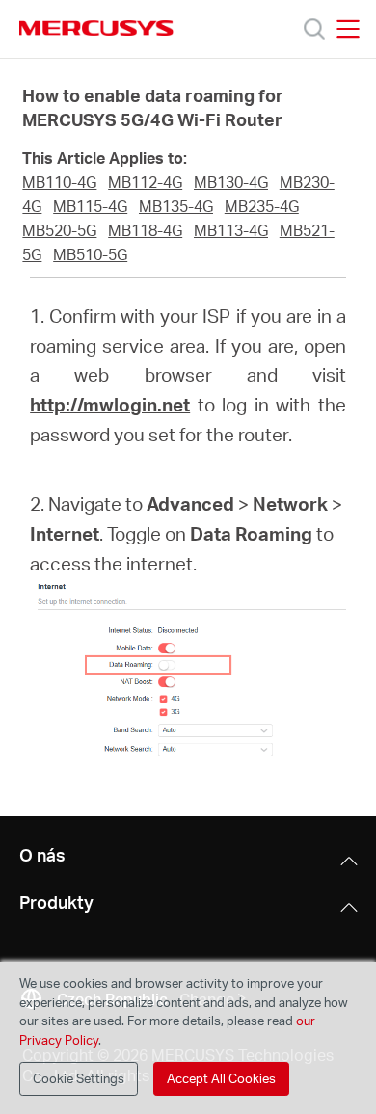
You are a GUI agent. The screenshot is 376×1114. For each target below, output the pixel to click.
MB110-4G (59, 182)
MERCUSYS (96, 28)
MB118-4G (145, 230)
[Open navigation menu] (348, 28)
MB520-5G (59, 230)
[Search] (314, 29)
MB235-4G (262, 206)
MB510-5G (90, 254)
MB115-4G (90, 206)
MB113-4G (231, 230)
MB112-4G (145, 182)
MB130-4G (231, 182)
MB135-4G (176, 206)
